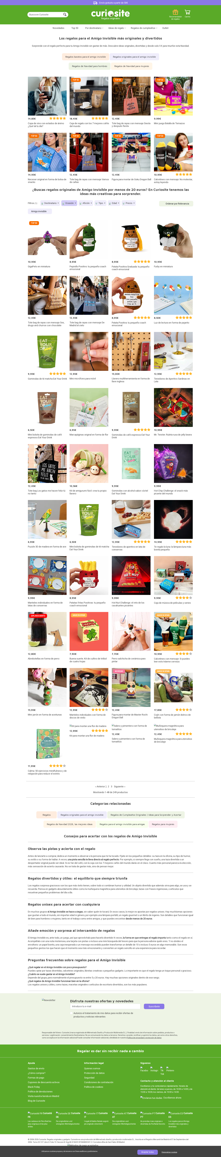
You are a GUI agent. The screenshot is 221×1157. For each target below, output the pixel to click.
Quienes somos (92, 1068)
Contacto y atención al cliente (157, 1081)
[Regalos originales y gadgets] (110, 12)
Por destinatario (93, 28)
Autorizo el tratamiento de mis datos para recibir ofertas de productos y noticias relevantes (103, 1015)
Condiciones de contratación (98, 1082)
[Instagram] (154, 1069)
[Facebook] (144, 1069)
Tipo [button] (100, 203)
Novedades (58, 28)
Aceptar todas (147, 1152)
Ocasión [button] (69, 203)
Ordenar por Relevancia (177, 203)
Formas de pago (36, 1077)
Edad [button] (114, 203)
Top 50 (74, 28)
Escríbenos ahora (172, 1097)
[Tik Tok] (162, 1071)
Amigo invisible (39, 211)
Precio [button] (129, 203)
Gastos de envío (36, 1068)
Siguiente (119, 786)
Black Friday (34, 1087)
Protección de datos (94, 1073)
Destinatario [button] (50, 203)
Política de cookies (93, 1087)
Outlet (165, 28)
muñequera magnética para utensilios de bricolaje (112, 889)
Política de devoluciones (40, 1091)
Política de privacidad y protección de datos (144, 1038)
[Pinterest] (170, 1069)
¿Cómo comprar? (36, 1073)
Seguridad (89, 1077)
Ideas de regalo (116, 28)
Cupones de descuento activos (44, 1082)
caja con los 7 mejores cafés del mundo (110, 863)
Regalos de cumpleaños (143, 28)
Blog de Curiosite (36, 1100)
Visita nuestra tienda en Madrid (43, 1096)
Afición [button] (86, 203)
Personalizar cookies (169, 1152)
